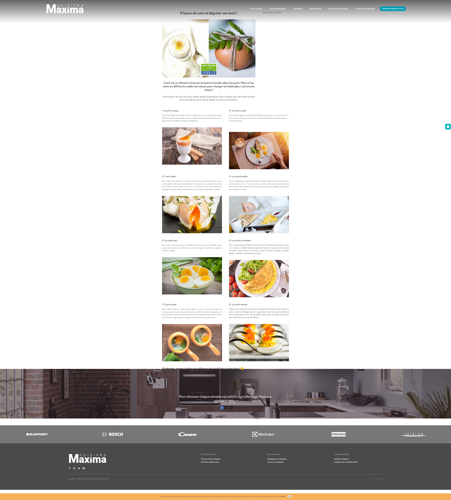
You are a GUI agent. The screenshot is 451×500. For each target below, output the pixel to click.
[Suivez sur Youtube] (84, 468)
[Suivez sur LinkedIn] (79, 468)
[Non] (448, 497)
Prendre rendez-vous (393, 9)
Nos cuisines (256, 9)
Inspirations (315, 9)
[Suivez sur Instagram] (74, 468)
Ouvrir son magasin (365, 9)
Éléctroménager (278, 9)
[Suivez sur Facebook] (222, 408)
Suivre (228, 408)
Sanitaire (297, 9)
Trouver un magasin (338, 9)
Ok (289, 496)
